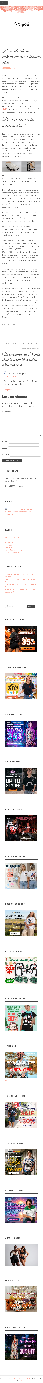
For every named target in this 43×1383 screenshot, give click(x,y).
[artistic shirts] (21, 746)
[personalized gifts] (21, 1312)
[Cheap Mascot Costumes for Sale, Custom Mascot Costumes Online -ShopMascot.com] (21, 514)
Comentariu (7, 412)
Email (5, 448)
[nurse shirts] (21, 888)
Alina (16, 68)
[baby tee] (21, 793)
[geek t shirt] (21, 1222)
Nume (5, 442)
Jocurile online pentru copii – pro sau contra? (10, 345)
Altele (14, 324)
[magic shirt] (21, 1359)
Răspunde (8, 389)
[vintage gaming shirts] (21, 841)
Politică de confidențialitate (15, 550)
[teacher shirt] (21, 699)
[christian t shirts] (21, 1127)
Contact (8, 545)
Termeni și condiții (12, 552)
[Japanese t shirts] (21, 1175)
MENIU (3, 3)
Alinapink (21, 24)
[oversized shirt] (21, 935)
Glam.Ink (22, 1380)
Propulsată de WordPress (21, 1378)
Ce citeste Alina (11, 540)
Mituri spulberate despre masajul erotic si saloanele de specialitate (30, 346)
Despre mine (10, 547)
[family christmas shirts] (21, 983)
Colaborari (9, 542)
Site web (5, 455)
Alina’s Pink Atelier (12, 537)
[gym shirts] (21, 651)
